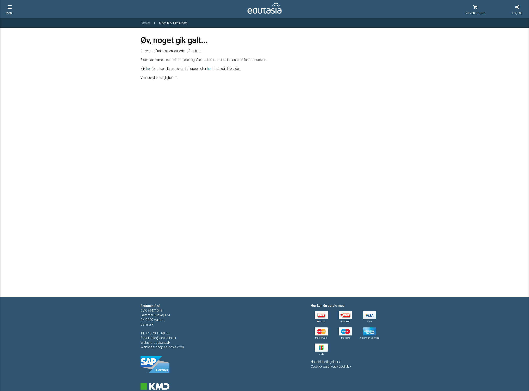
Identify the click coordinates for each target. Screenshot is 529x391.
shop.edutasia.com (170, 347)
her (148, 69)
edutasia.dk (162, 343)
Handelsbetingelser (325, 362)
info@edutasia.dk (163, 338)
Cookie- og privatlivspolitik (330, 366)
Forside (146, 23)
